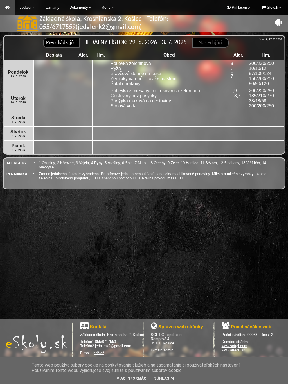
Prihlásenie (240, 7)
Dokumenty (78, 7)
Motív (106, 7)
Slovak (272, 7)
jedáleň (98, 353)
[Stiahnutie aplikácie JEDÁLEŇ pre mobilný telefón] (278, 22)
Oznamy (52, 7)
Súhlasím (164, 378)
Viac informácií (132, 378)
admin (168, 350)
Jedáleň (26, 7)
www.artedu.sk (233, 350)
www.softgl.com (234, 346)
